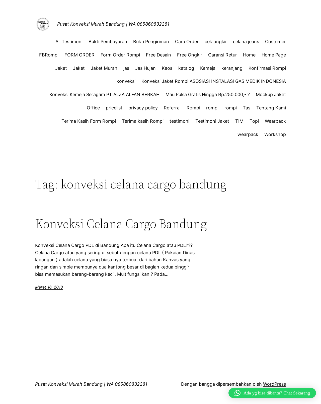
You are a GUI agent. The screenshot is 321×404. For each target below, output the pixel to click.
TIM (239, 121)
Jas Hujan (145, 68)
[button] (272, 393)
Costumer (275, 41)
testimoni (179, 121)
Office (93, 107)
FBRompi (48, 54)
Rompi (193, 107)
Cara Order (187, 41)
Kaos (167, 68)
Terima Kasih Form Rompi (88, 121)
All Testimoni (69, 41)
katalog (186, 68)
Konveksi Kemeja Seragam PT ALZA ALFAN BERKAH (104, 94)
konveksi (126, 81)
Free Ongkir (189, 54)
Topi (254, 121)
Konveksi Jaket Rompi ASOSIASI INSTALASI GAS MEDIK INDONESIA (213, 81)
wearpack (247, 134)
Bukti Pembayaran (108, 41)
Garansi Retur (222, 54)
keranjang (232, 68)
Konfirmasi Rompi (267, 68)
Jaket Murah (104, 68)
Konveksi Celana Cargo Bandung (121, 223)
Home (249, 54)
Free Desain (158, 54)
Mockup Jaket (271, 94)
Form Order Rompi (120, 54)
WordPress (274, 384)
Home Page (274, 54)
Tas (246, 107)
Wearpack (275, 121)
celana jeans (246, 41)
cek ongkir (216, 41)
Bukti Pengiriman (151, 41)
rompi (212, 107)
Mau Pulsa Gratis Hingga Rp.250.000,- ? (208, 94)
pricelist (114, 107)
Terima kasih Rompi (143, 121)
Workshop (275, 134)
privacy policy (143, 107)
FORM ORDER (79, 54)
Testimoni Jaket (212, 121)
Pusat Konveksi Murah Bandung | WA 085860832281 (113, 24)
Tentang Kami (271, 107)
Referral (172, 107)
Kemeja (207, 68)
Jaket (61, 68)
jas (126, 68)
